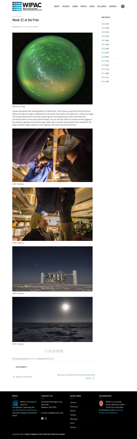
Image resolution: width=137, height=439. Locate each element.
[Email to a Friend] (54, 351)
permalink (51, 359)
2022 (103, 40)
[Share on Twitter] (50, 351)
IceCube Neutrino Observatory (24, 410)
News (92, 6)
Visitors (73, 427)
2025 (103, 28)
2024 (103, 32)
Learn (75, 6)
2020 (103, 48)
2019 (103, 53)
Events (72, 411)
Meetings (73, 419)
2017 (103, 61)
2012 (103, 81)
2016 (103, 65)
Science (66, 6)
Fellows (73, 415)
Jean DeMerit (34, 27)
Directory (74, 406)
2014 (103, 73)
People (83, 6)
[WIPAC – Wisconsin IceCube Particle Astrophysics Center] (27, 6)
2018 (103, 57)
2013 (103, 77)
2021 (103, 44)
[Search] (122, 6)
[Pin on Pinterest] (57, 351)
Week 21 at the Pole (24, 377)
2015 (103, 69)
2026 (103, 24)
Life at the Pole (17, 16)
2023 (103, 36)
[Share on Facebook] (46, 351)
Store (72, 423)
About (57, 6)
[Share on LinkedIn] (61, 351)
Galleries (101, 6)
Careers (112, 6)
